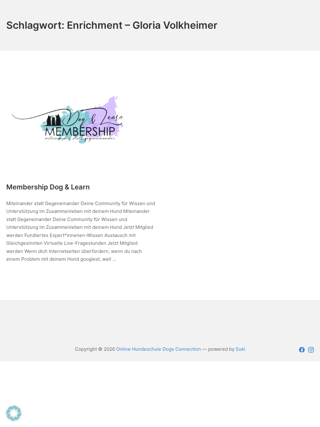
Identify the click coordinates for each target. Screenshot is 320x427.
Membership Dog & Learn (48, 187)
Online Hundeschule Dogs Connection (158, 349)
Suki (240, 349)
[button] (14, 413)
